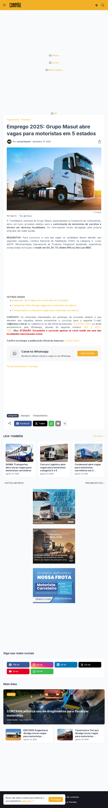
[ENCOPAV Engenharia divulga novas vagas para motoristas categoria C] (13, 734)
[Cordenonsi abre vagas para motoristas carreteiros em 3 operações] (88, 453)
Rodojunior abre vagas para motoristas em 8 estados (40, 300)
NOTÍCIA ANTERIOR (14, 483)
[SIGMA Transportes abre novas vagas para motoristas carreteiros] (19, 453)
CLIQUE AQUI (72, 340)
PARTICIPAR (87, 353)
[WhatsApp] (51, 423)
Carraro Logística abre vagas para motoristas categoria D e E (53, 467)
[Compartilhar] (98, 141)
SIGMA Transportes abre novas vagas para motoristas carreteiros (19, 467)
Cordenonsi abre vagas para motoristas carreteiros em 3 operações (88, 467)
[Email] (58, 423)
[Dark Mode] (96, 5)
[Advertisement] (54, 32)
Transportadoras (40, 416)
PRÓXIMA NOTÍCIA (94, 483)
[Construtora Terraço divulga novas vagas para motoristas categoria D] (65, 734)
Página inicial (13, 119)
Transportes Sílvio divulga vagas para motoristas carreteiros (44, 305)
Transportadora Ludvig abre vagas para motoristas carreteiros (45, 310)
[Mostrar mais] (65, 423)
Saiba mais (26, 801)
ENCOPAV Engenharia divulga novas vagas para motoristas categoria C (35, 733)
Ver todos (97, 436)
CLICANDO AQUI (82, 323)
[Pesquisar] (102, 5)
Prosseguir (56, 799)
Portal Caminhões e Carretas (22, 366)
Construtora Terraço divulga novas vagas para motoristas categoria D (87, 733)
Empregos (26, 119)
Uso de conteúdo (71, 797)
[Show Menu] (4, 5)
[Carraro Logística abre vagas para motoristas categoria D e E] (54, 453)
